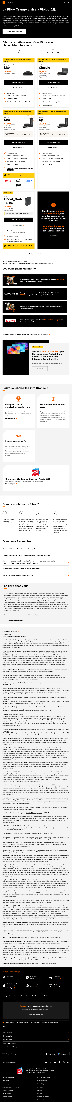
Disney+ (33, 813)
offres (9, 263)
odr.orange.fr (7, 759)
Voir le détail (17, 88)
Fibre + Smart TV (53, 53)
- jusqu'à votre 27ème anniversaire (17, 213)
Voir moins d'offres (36, 254)
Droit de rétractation (58, 986)
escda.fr (53, 963)
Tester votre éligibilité (14, 31)
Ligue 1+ (39, 813)
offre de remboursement (21, 263)
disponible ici (7, 684)
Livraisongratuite (57, 978)
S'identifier (53, 236)
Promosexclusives (11, 978)
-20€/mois (10, 168)
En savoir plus (10, 418)
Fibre (19, 53)
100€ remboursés (13, 246)
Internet (25, 735)
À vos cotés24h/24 (34, 986)
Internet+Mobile (34, 735)
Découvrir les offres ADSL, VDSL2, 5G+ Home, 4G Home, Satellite (25, 334)
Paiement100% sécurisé (35, 978)
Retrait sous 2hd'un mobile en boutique (12, 986)
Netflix (28, 813)
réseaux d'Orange (8, 933)
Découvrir (39, 369)
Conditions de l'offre (10, 631)
